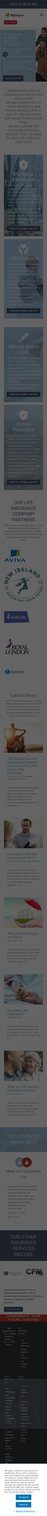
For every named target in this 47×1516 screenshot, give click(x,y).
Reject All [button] (23, 1505)
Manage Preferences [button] (25, 1511)
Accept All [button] (23, 1497)
